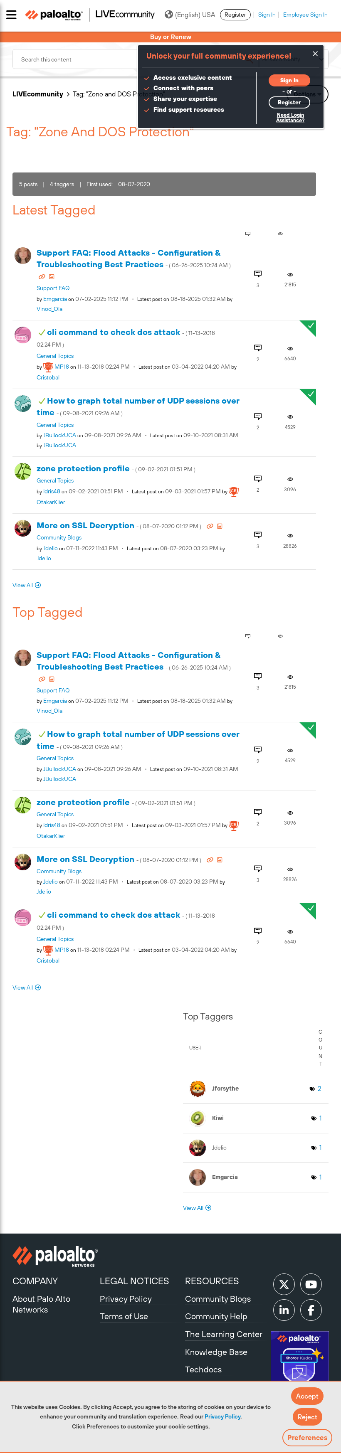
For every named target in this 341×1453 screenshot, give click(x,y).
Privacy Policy (222, 1416)
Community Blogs (59, 537)
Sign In (267, 14)
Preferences (307, 1437)
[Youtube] (311, 1284)
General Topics (55, 355)
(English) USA (195, 14)
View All (22, 585)
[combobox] (135, 59)
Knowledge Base (216, 1352)
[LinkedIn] (284, 1310)
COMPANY (35, 1281)
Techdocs (203, 1369)
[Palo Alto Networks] (55, 1256)
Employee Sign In (305, 14)
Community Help (216, 1316)
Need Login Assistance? (290, 117)
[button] (307, 1396)
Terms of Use (124, 1316)
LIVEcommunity (37, 94)
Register (235, 14)
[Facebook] (311, 1310)
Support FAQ (53, 288)
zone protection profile (116, 468)
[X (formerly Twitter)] (284, 1284)
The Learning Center (223, 1334)
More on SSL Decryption (120, 525)
